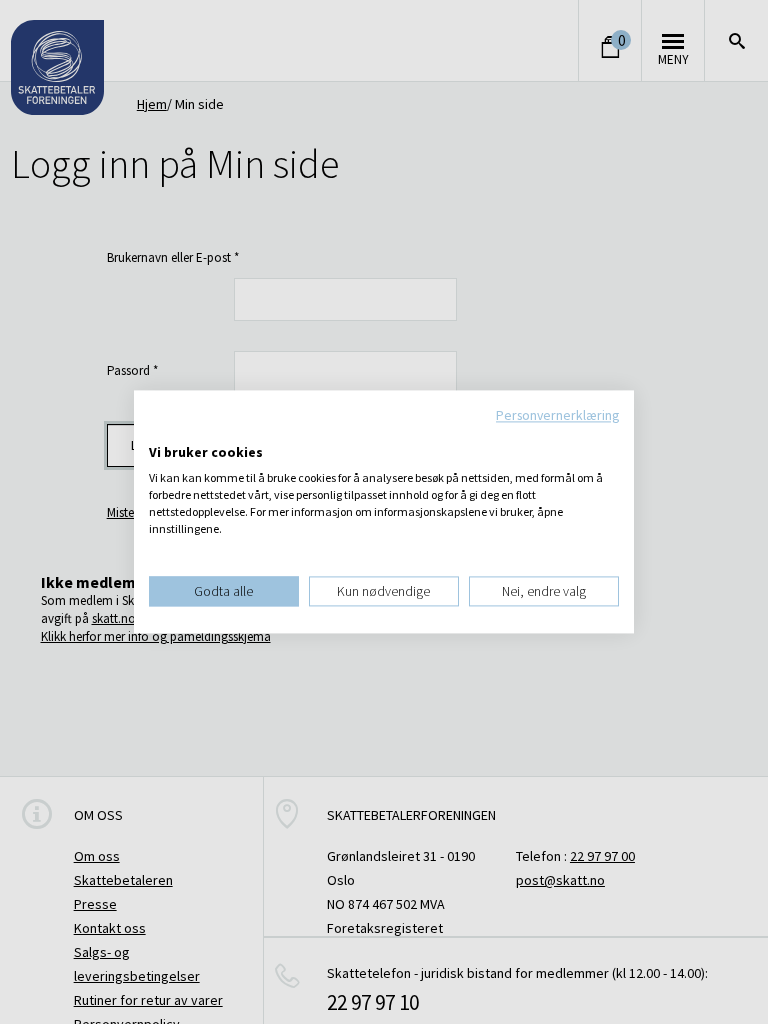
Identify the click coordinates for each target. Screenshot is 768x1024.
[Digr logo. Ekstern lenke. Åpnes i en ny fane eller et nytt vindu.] (162, 432)
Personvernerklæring (557, 415)
